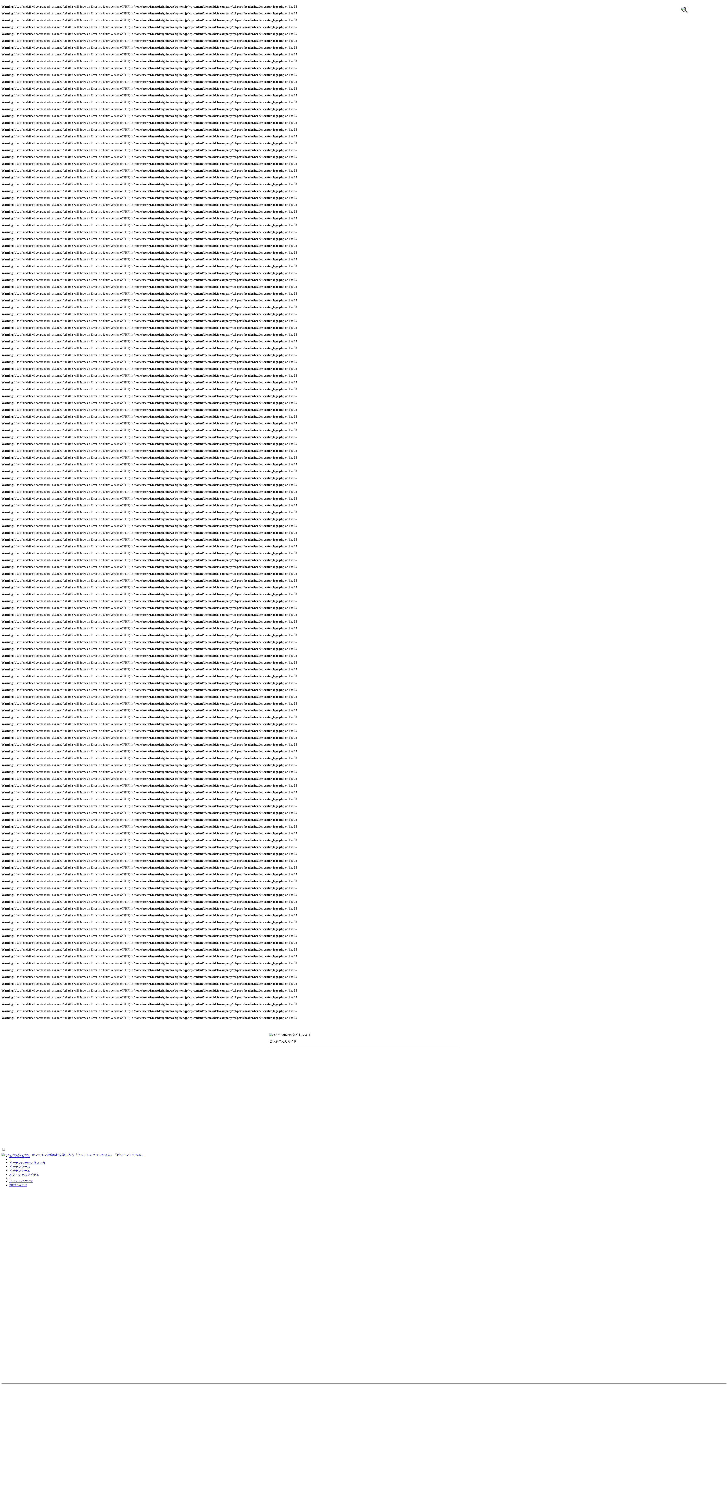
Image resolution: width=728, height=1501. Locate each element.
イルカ (305, 1099)
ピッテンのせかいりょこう (27, 1162)
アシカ (289, 1099)
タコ (344, 1145)
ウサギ (426, 1053)
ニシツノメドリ (296, 1125)
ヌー (402, 1079)
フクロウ (320, 1125)
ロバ (275, 1099)
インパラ (409, 1053)
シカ (452, 1066)
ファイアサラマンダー (288, 1138)
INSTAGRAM (180, 1408)
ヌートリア (420, 1079)
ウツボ (289, 1145)
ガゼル (449, 1059)
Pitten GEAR (35, 1458)
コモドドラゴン (404, 1132)
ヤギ (345, 1092)
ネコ (437, 1079)
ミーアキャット (325, 1092)
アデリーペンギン (371, 1112)
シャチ (356, 1099)
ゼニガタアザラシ (311, 1105)
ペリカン (361, 1125)
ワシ (314, 1132)
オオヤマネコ (342, 1059)
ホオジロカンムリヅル (390, 1125)
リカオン (396, 1092)
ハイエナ (278, 1086)
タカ (275, 1125)
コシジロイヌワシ (387, 1118)
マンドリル (280, 1092)
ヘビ (314, 1138)
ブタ (411, 1086)
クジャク (355, 1105)
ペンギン (346, 1112)
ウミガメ (355, 1138)
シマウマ (278, 1072)
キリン (315, 1066)
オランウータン (369, 1059)
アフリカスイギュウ (305, 1053)
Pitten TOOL (50, 1450)
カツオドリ (280, 1118)
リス (412, 1092)
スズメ (446, 1118)
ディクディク (349, 1079)
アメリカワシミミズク (407, 1112)
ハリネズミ (318, 1086)
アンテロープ (355, 1053)
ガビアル (374, 1138)
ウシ (441, 1053)
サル (421, 1066)
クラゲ (305, 1145)
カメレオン (379, 1132)
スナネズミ (341, 1072)
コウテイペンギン (285, 1112)
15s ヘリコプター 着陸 (82, 1170)
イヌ (374, 1053)
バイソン (339, 1086)
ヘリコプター (52, 1170)
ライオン (361, 1092)
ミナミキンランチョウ (288, 1132)
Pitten (5, 1497)
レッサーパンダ (432, 1092)
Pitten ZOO (48, 1408)
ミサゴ (417, 1125)
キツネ (277, 1066)
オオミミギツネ (315, 1059)
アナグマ (278, 1053)
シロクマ (297, 1072)
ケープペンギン (420, 1105)
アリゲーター (333, 1138)
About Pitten (9, 1408)
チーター (304, 1079)
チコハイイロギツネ (429, 1072)
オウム (449, 1112)
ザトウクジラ (282, 1105)
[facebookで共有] (6, 1279)
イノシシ (390, 1053)
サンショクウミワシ (420, 1118)
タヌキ (404, 1072)
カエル (347, 1132)
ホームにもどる (19, 1156)
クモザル (361, 1066)
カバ (412, 1059)
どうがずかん (12, 1170)
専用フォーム (33, 1442)
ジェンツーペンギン (318, 1112)
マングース (429, 1086)
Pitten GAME (56, 1454)
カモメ (299, 1118)
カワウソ (322, 1099)
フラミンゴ (341, 1125)
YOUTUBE (125, 1408)
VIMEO (43, 1325)
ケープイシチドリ (355, 1118)
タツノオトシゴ (365, 1145)
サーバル (436, 1066)
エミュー (336, 1105)
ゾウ (358, 1072)
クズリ (331, 1066)
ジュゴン (373, 1099)
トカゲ (426, 1132)
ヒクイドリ (395, 1105)
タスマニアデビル (380, 1072)
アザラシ (433, 1099)
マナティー (413, 1099)
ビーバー (392, 1099)
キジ (313, 1118)
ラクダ (379, 1092)
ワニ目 (443, 1138)
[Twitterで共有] (3, 1279)
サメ (332, 1145)
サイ (408, 1066)
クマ (345, 1066)
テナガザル (325, 1079)
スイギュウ (318, 1072)
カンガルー (430, 1059)
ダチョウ (374, 1105)
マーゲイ (301, 1092)
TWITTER (159, 1408)
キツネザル (296, 1066)
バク (355, 1086)
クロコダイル (396, 1138)
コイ (319, 1145)
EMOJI (31, 1466)
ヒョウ (397, 1086)
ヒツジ (369, 1086)
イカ (275, 1145)
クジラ (340, 1099)
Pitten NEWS (32, 1446)
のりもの (32, 1170)
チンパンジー (282, 1079)
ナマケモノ (385, 1079)
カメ (361, 1132)
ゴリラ (394, 1066)
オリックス (395, 1059)
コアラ (378, 1066)
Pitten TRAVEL (69, 1408)
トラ (368, 1079)
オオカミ (291, 1059)
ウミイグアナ (422, 1138)
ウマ (275, 1059)
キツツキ (329, 1118)
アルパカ (332, 1053)
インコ (434, 1112)
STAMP (44, 1466)
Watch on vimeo (11, 1251)
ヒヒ (383, 1086)
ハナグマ (297, 1086)
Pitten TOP (40, 1462)
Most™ (16, 1497)
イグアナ (329, 1132)
